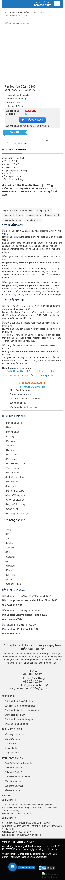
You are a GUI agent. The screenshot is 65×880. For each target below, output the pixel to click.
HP (7, 533)
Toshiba (10, 547)
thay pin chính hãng (13, 215)
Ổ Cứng (10, 436)
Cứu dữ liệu (10, 743)
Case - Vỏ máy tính (15, 495)
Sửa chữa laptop (12, 738)
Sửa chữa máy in (13, 781)
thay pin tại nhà (52, 215)
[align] (55, 862)
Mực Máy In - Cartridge (17, 513)
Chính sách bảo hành (15, 714)
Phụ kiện (10, 440)
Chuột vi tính (12, 508)
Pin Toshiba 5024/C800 (21, 210)
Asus (8, 538)
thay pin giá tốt (34, 215)
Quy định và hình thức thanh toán (21, 705)
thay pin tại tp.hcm (12, 219)
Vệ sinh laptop (11, 747)
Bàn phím (11, 449)
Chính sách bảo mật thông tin (19, 719)
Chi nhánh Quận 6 (13, 772)
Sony (8, 529)
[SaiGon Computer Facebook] (40, 862)
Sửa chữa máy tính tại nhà (17, 776)
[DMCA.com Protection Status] (46, 867)
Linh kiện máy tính (15, 477)
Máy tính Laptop (14, 422)
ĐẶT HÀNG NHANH (32, 120)
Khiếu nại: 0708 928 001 (16, 723)
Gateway (10, 556)
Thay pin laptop (12, 752)
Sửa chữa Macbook (14, 785)
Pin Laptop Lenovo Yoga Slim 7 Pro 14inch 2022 (29, 600)
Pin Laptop (11, 458)
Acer (8, 561)
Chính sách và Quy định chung (19, 701)
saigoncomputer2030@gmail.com (32, 688)
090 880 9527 (32, 674)
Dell (8, 552)
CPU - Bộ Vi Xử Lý (15, 499)
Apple (9, 579)
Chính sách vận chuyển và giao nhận (22, 710)
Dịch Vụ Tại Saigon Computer (19, 763)
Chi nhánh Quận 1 (13, 767)
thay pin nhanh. (32, 219)
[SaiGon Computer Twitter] (45, 862)
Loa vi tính (11, 486)
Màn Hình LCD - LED (16, 463)
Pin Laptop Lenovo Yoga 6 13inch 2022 (24, 614)
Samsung (10, 565)
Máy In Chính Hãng (15, 504)
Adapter (10, 445)
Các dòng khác (13, 583)
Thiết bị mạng (13, 468)
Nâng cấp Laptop (13, 790)
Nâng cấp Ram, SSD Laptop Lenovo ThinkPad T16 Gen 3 (31, 285)
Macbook (10, 543)
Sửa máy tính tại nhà (14, 734)
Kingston (10, 574)
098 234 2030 (32, 681)
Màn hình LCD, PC (15, 490)
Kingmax (10, 570)
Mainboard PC (13, 472)
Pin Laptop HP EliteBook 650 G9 (20, 629)
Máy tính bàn (12, 431)
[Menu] (57, 3)
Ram (8, 427)
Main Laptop (12, 454)
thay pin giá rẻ (43, 210)
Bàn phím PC (12, 481)
